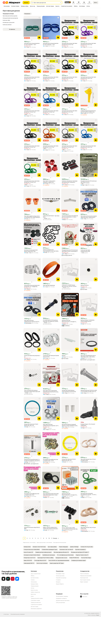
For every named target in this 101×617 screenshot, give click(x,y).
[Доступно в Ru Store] (17, 580)
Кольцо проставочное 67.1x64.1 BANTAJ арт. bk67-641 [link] (31, 425)
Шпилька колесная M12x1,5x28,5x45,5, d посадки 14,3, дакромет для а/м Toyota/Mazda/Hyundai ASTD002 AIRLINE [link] (69, 494)
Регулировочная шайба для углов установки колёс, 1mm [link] (31, 494)
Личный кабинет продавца (62, 596)
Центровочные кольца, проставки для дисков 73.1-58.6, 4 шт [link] (50, 111)
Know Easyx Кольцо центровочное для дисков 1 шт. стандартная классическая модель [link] (32, 286)
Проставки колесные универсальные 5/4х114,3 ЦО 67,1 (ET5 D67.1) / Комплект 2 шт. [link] (31, 321)
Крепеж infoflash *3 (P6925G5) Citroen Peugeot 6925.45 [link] (87, 321)
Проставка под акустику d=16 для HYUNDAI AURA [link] (88, 460)
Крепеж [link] (63, 355)
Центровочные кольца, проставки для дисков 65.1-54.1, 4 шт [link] (69, 78)
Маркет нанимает (84, 581)
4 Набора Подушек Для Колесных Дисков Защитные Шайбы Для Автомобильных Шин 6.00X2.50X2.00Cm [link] (88, 111)
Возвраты (58, 581)
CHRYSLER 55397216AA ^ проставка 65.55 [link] (51, 216)
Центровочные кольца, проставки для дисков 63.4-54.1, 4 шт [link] (69, 44)
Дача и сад (33, 594)
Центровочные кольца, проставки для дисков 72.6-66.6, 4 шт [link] (69, 146)
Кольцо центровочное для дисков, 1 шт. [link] (32, 356)
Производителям (84, 577)
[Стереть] (60, 2)
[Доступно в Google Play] (8, 580)
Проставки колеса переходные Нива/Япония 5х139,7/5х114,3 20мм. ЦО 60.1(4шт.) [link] (51, 391)
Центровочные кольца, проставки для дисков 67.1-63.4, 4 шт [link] (88, 44)
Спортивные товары (35, 600)
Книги (32, 596)
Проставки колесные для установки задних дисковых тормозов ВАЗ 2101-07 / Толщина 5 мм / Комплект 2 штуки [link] (89, 217)
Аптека (32, 588)
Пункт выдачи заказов (85, 579)
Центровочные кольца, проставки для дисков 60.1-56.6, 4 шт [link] (50, 78)
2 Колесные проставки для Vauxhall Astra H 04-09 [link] (51, 356)
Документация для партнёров (62, 600)
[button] (27, 14)
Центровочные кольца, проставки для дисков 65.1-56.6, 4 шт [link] (88, 78)
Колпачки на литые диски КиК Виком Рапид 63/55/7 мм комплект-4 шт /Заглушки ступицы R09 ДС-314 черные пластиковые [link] (32, 251)
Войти (95, 2)
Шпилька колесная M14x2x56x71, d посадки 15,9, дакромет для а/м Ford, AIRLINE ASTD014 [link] (32, 460)
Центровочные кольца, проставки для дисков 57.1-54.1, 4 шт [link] (69, 111)
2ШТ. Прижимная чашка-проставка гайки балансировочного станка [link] (51, 494)
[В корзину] (39, 37)
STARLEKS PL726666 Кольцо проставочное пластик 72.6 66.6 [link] (69, 286)
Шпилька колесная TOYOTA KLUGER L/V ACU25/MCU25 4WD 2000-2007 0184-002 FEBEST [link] (89, 391)
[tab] (7, 6)
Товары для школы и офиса (37, 598)
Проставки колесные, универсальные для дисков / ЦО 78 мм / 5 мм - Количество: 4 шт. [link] (51, 425)
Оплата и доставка (60, 575)
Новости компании (84, 573)
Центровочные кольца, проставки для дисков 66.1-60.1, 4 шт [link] (31, 78)
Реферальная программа (85, 575)
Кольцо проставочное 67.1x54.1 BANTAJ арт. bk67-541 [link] (69, 460)
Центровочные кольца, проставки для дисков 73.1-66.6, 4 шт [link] (31, 181)
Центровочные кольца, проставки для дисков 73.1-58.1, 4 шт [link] (31, 146)
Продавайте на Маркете (61, 598)
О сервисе (58, 579)
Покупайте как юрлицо (61, 577)
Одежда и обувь (34, 584)
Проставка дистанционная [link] (49, 285)
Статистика (6, 614)
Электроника (34, 581)
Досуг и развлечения (35, 573)
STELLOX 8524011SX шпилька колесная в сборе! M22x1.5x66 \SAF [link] (32, 391)
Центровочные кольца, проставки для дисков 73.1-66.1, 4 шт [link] (31, 111)
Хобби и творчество (35, 592)
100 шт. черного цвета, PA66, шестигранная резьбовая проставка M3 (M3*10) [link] (70, 528)
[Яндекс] (97, 615)
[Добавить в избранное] (39, 18)
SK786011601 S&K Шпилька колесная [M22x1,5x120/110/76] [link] (69, 391)
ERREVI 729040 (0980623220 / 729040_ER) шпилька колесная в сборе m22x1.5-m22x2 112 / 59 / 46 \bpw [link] (50, 528)
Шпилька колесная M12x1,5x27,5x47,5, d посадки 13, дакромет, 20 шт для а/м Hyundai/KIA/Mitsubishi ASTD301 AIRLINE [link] (69, 321)
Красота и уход (34, 590)
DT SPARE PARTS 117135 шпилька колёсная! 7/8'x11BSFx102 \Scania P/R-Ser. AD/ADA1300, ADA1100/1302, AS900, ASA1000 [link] (50, 321)
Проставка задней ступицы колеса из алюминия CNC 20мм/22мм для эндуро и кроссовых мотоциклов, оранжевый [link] (32, 217)
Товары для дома (34, 586)
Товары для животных (36, 602)
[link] (27, 547)
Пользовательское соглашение (18, 614)
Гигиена (32, 579)
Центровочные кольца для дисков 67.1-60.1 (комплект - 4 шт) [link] (50, 44)
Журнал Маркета (60, 584)
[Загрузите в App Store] (3, 580)
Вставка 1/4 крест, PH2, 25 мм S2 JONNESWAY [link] (88, 425)
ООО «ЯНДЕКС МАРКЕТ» (93, 613)
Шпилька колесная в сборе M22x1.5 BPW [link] (32, 528)
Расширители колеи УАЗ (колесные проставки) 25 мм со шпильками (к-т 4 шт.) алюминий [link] (70, 251)
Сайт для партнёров (60, 602)
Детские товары (34, 606)
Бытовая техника (34, 577)
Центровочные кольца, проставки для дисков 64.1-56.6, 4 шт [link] (88, 146)
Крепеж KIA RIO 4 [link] (85, 285)
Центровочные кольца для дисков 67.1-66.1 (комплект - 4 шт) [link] (32, 44)
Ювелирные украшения (36, 608)
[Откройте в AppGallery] (12, 580)
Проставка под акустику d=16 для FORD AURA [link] (88, 528)
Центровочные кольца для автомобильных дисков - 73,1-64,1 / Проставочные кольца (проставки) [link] (88, 494)
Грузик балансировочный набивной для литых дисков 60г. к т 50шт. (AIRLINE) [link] (70, 216)
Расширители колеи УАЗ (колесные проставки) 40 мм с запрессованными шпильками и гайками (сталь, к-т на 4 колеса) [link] (89, 181)
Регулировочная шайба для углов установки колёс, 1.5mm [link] (50, 460)
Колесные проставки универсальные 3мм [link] (85, 251)
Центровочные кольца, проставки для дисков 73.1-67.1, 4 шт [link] (50, 146)
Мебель (32, 575)
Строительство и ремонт (36, 604)
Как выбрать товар (60, 573)
